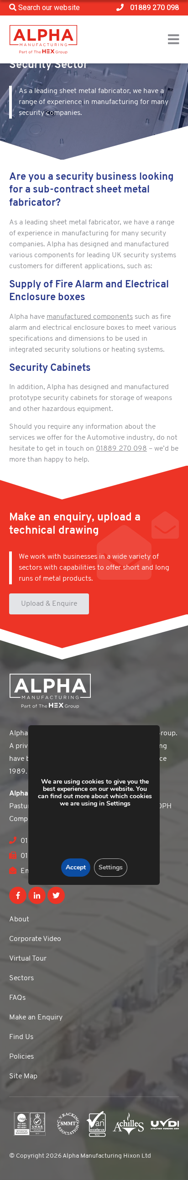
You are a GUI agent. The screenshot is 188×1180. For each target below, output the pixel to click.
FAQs (17, 998)
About (19, 919)
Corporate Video (35, 939)
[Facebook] (17, 895)
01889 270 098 (121, 448)
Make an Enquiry (36, 1017)
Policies (21, 1056)
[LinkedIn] (37, 895)
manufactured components (90, 317)
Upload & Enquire (49, 604)
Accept (75, 867)
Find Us (21, 1037)
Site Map (23, 1076)
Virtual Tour (28, 958)
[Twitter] (56, 895)
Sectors (21, 978)
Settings (110, 867)
